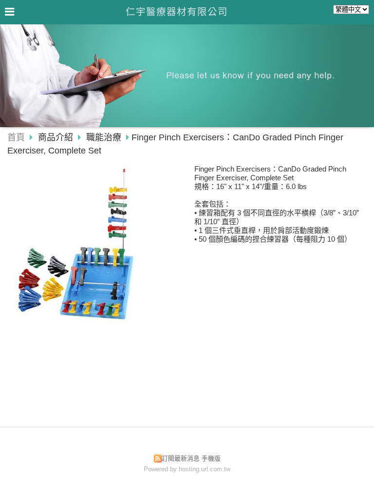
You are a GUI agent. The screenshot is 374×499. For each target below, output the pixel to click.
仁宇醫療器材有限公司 (177, 11)
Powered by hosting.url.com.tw (187, 469)
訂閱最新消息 (181, 458)
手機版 (211, 458)
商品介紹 (56, 137)
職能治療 (103, 137)
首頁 (16, 137)
